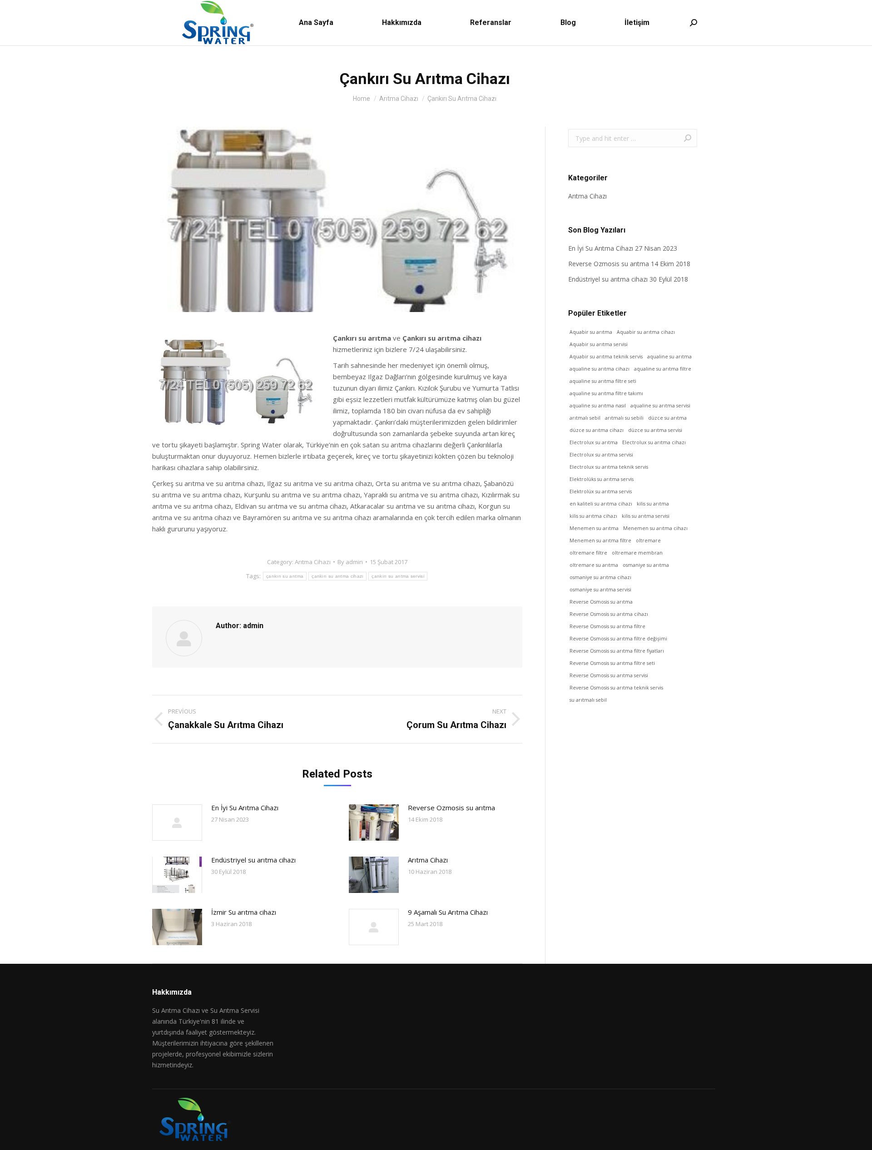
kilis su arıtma (653, 504)
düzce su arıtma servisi (655, 430)
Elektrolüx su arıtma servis (601, 491)
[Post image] (177, 822)
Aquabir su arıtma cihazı (646, 332)
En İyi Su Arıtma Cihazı (244, 807)
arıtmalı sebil (585, 418)
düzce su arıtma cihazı (597, 430)
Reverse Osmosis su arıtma (601, 602)
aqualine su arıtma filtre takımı (606, 393)
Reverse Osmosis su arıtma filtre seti (612, 663)
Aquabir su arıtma (591, 332)
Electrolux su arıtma (594, 442)
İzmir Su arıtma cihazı (243, 912)
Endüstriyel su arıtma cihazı (253, 859)
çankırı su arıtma (284, 576)
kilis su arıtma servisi (645, 516)
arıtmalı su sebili (624, 418)
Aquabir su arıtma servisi (599, 344)
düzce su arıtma (667, 418)
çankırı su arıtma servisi (398, 576)
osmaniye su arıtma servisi (600, 589)
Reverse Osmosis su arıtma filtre (607, 626)
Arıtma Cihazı (313, 562)
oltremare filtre (588, 553)
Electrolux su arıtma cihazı (654, 442)
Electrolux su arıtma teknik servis (609, 467)
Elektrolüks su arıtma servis (602, 479)
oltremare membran (637, 553)
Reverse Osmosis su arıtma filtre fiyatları (617, 651)
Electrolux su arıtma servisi (601, 454)
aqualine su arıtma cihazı (599, 369)
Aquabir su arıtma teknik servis (606, 356)
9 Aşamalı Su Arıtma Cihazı (448, 912)
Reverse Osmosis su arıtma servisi (609, 675)
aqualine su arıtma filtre (662, 369)
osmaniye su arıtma (646, 565)
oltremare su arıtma (594, 565)
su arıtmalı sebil (588, 700)
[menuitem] (315, 22)
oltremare (648, 540)
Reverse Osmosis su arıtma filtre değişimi (618, 638)
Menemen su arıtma (594, 528)
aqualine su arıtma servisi (660, 405)
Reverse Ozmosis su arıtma (451, 807)
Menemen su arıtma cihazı (655, 528)
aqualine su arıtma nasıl (598, 405)
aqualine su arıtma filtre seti (603, 381)
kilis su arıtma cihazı (593, 516)
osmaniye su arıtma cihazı (600, 577)
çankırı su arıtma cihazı (337, 576)
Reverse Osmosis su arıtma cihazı (609, 614)
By (350, 562)
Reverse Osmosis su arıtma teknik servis (616, 687)
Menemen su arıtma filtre (600, 540)
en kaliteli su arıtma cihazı (601, 504)
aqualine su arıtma (669, 356)
